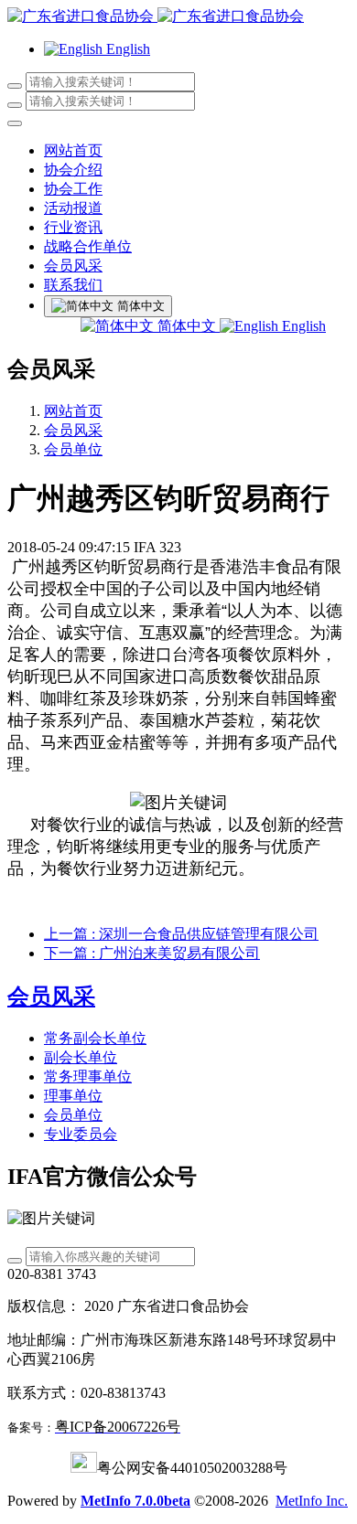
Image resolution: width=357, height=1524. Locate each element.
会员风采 (73, 430)
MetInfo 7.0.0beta (135, 1500)
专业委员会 (80, 1134)
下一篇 (152, 953)
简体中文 (187, 326)
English (302, 326)
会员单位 (73, 449)
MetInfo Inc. (312, 1500)
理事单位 (73, 1095)
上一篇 (181, 934)
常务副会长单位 (95, 1038)
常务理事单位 (88, 1076)
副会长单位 (80, 1057)
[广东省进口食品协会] (178, 17)
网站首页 (73, 150)
